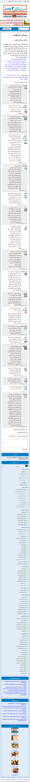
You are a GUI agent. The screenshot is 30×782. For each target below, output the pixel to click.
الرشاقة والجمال (23, 644)
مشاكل (13, 77)
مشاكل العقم (24, 587)
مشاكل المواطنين (23, 484)
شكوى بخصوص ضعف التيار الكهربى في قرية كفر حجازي (14, 688)
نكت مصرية (15, 742)
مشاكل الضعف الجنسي (22, 581)
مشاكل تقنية (25, 487)
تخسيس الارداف (22, 531)
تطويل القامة (24, 540)
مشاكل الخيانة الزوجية (22, 574)
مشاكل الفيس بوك (21, 493)
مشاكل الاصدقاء (22, 477)
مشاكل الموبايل (23, 502)
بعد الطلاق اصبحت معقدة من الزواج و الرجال (17, 62)
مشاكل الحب (25, 594)
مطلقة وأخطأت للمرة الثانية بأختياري (18, 59)
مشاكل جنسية (24, 589)
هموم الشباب (24, 630)
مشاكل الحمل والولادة (22, 572)
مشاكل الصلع (24, 548)
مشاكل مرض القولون (22, 563)
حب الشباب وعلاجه (23, 542)
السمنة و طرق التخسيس (21, 529)
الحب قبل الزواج (23, 603)
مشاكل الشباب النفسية (22, 622)
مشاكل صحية (24, 527)
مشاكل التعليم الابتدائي (22, 514)
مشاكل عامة (25, 469)
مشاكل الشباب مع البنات (21, 626)
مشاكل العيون (24, 550)
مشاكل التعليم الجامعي (22, 520)
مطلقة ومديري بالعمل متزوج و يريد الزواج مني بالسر (15, 66)
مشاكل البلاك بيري (21, 504)
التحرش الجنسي (23, 642)
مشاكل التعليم (24, 509)
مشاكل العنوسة (23, 669)
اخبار (16, 1)
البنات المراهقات (23, 640)
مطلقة (21, 78)
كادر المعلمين (24, 512)
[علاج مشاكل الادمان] (15, 25)
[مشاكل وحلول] (15, 17)
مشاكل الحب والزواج (22, 611)
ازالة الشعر (24, 635)
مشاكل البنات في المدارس (21, 658)
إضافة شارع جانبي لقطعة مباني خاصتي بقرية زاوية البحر (14, 691)
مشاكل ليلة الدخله (23, 592)
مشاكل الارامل (23, 652)
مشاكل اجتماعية (23, 473)
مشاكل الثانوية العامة (22, 524)
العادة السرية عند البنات (22, 646)
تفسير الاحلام (24, 471)
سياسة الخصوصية (13, 779)
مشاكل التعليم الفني (22, 522)
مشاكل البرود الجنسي (22, 570)
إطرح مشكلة (3, 779)
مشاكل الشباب (24, 616)
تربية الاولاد (23, 475)
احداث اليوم (10, 1)
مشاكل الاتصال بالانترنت (20, 491)
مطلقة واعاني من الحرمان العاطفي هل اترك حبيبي (15, 68)
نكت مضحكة (15, 766)
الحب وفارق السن (23, 607)
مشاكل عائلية (22, 480)
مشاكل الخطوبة (23, 664)
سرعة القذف (22, 583)
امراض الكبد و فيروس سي (21, 538)
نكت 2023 (15, 733)
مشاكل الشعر (24, 666)
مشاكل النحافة (24, 552)
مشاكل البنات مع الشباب (21, 662)
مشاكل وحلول (26, 1)
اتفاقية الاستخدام (20, 779)
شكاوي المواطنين (15, 678)
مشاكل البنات (9, 77)
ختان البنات (24, 650)
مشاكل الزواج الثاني (22, 577)
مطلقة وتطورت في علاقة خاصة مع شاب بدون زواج (15, 64)
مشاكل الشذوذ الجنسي (22, 628)
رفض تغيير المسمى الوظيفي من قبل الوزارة (17, 690)
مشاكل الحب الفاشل (22, 609)
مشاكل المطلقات (23, 671)
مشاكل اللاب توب (21, 495)
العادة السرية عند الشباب (21, 618)
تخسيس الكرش (22, 533)
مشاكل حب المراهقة (22, 613)
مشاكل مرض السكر (22, 561)
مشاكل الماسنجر (21, 497)
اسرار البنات (24, 637)
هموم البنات (24, 673)
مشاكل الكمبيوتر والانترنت (21, 489)
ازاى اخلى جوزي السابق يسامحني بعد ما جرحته (16, 60)
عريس (17, 77)
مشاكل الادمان (23, 544)
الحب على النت (23, 601)
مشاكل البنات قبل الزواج (21, 660)
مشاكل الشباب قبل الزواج (21, 624)
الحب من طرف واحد (22, 605)
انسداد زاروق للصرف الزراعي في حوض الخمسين (16, 687)
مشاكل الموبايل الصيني (20, 506)
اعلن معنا (8, 779)
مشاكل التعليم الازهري (22, 516)
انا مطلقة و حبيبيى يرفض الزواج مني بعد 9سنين (16, 70)
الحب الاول (24, 596)
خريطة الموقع (26, 779)
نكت (15, 758)
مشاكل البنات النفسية (22, 656)
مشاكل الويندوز (22, 500)
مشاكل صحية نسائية (22, 557)
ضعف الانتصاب (22, 585)
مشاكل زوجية (24, 566)
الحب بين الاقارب (23, 599)
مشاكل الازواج (24, 568)
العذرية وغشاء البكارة (22, 648)
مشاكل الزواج (24, 620)
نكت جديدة (15, 750)
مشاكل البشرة (23, 654)
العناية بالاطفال (23, 536)
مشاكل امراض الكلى (22, 554)
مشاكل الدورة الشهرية (20, 559)
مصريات (20, 1)
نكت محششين (15, 774)
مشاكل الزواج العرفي (22, 579)
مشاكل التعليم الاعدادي (22, 518)
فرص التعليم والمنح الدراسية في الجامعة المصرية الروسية (14, 706)
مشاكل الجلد (24, 546)
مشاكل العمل (24, 482)
